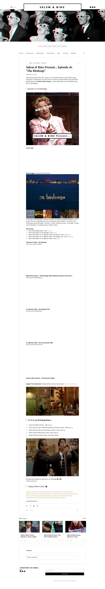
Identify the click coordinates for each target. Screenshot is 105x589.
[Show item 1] (30, 214)
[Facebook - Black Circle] (94, 7)
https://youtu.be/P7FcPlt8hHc (34, 244)
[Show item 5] (64, 214)
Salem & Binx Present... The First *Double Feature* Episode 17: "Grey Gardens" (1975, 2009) (52, 536)
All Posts (21, 53)
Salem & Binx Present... (31, 501)
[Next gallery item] (77, 192)
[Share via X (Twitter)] (30, 506)
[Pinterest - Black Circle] (90, 7)
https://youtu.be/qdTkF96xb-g (34, 277)
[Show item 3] (47, 214)
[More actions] (78, 63)
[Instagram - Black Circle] (92, 7)
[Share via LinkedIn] (33, 506)
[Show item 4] (56, 214)
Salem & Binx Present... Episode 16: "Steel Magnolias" (74, 536)
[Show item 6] (73, 214)
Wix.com (74, 580)
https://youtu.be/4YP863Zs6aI (34, 311)
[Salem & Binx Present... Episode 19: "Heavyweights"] (29, 526)
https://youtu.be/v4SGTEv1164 (34, 344)
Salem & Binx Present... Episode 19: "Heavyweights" (29, 536)
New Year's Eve (29, 53)
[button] (84, 53)
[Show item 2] (39, 214)
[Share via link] (37, 506)
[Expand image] (52, 192)
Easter (58, 53)
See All (84, 518)
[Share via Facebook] (26, 506)
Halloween (73, 53)
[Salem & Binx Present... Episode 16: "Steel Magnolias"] (75, 526)
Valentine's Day (40, 53)
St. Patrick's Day (50, 53)
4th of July (65, 53)
